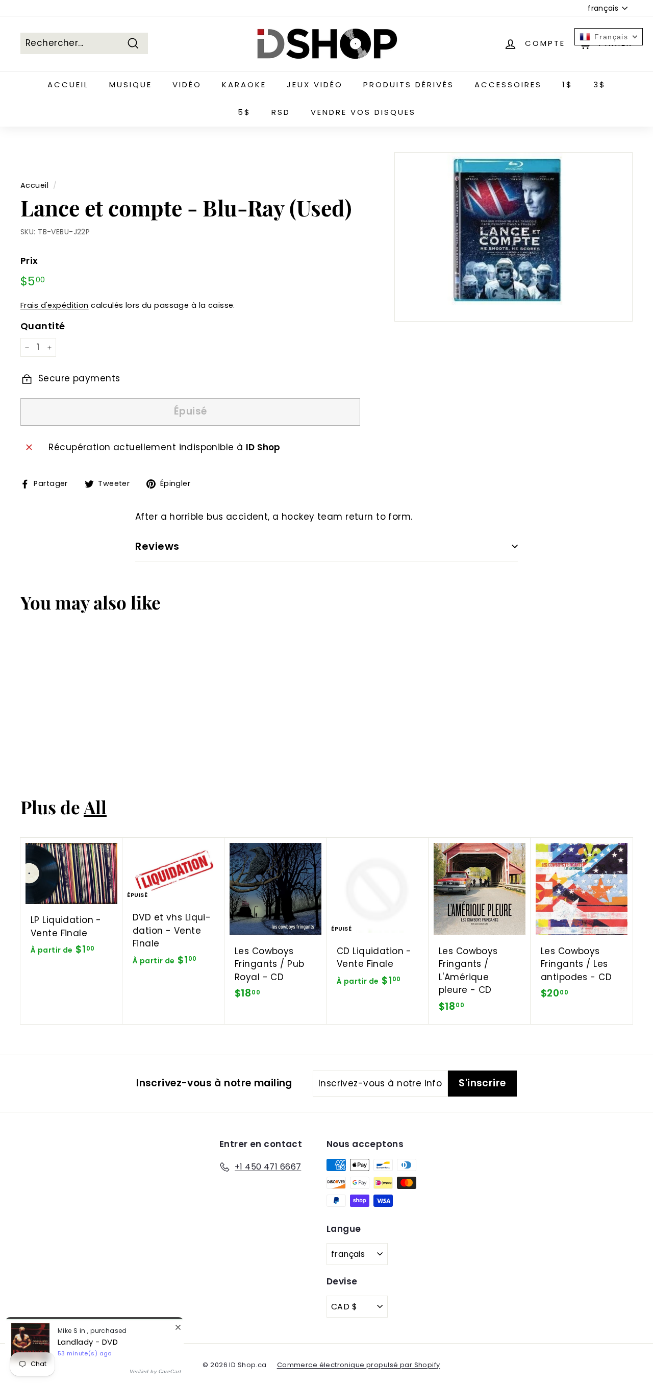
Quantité (42, 326)
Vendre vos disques (363, 112)
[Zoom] (513, 237)
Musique (130, 84)
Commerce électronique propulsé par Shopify (358, 1365)
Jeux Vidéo (315, 84)
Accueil (68, 84)
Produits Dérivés (408, 84)
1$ (567, 84)
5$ (244, 112)
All (95, 807)
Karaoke (244, 84)
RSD (280, 112)
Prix (29, 260)
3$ (599, 84)
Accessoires (508, 84)
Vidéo (187, 84)
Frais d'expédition (54, 305)
